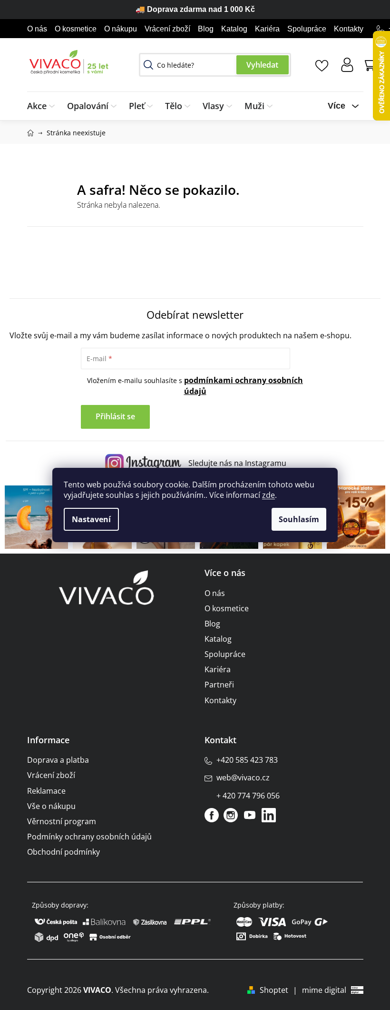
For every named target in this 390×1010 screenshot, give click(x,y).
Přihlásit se (115, 416)
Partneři (219, 684)
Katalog (234, 29)
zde (268, 495)
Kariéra (267, 29)
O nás (37, 29)
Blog (206, 29)
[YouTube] (250, 815)
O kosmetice (76, 29)
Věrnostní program (61, 821)
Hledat (262, 64)
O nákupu (120, 29)
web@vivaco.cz (243, 777)
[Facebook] (212, 815)
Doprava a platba (58, 760)
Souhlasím (299, 519)
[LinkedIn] (269, 815)
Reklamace (46, 791)
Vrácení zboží (167, 29)
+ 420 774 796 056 (248, 795)
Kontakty (348, 29)
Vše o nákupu (51, 806)
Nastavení (91, 519)
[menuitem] (44, 106)
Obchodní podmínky (63, 852)
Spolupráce (306, 29)
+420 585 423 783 (247, 760)
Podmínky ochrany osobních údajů (89, 836)
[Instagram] (231, 815)
